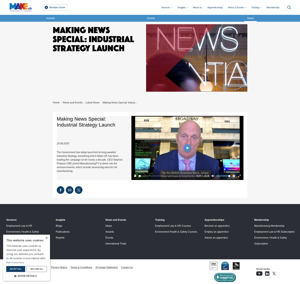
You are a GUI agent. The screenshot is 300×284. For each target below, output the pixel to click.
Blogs (59, 225)
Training (255, 7)
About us (197, 7)
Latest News (92, 102)
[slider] (167, 175)
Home (56, 102)
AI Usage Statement (106, 267)
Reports (60, 237)
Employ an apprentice (217, 231)
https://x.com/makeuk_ (283, 272)
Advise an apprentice (216, 237)
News (250, 18)
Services (165, 7)
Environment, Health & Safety (22, 231)
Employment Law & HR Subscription (274, 231)
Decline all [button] (36, 269)
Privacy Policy (17, 262)
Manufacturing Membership (269, 225)
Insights (181, 7)
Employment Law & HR (19, 225)
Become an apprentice (217, 225)
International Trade (115, 243)
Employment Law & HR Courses (173, 225)
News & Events (236, 7)
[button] (26, 276)
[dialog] (26, 258)
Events (151, 18)
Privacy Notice (59, 267)
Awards (50, 18)
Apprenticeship (214, 7)
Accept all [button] (16, 269)
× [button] (46, 238)
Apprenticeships (214, 220)
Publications (63, 231)
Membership (273, 7)
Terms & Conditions (81, 267)
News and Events (72, 102)
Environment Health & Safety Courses (176, 231)
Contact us (127, 267)
